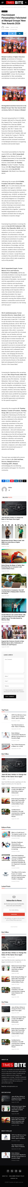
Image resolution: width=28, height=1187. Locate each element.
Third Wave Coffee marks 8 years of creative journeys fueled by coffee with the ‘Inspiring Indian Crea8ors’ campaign (19, 875)
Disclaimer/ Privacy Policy (16, 1176)
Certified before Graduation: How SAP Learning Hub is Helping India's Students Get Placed (13, 591)
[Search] (25, 2)
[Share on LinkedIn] (19, 33)
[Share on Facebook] (5, 33)
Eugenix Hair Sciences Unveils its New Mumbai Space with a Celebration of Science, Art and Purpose (13, 642)
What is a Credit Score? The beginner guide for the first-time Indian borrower (19, 834)
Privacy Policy (13, 920)
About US (5, 1176)
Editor (7, 27)
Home (3, 7)
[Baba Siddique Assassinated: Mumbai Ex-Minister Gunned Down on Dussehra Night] (6, 735)
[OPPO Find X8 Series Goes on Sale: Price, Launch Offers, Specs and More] (6, 717)
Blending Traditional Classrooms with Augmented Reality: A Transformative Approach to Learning (19, 846)
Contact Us (14, 1178)
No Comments (6, 29)
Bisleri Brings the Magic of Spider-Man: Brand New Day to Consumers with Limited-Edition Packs (13, 567)
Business (4, 11)
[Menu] (3, 2)
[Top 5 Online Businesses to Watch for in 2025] (6, 747)
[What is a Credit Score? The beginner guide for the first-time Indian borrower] (6, 835)
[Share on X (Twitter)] (12, 33)
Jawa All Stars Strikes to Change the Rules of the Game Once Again (18, 1008)
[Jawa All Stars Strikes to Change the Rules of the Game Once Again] (14, 508)
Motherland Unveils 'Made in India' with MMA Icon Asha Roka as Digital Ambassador (13, 542)
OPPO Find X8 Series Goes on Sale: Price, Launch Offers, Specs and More (19, 716)
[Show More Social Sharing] (25, 33)
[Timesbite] (15, 2)
